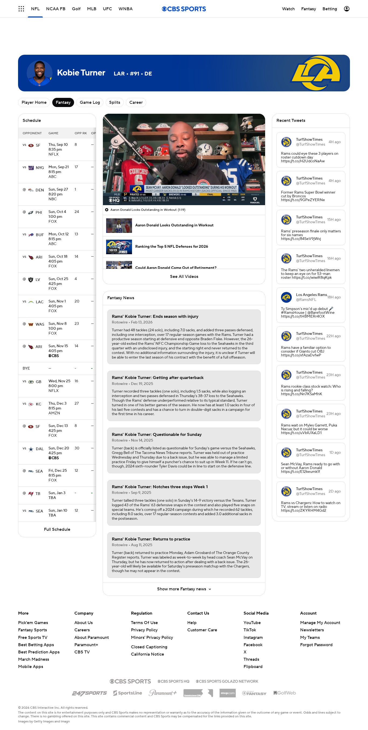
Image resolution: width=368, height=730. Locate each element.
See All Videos (184, 276)
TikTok (250, 630)
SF (38, 145)
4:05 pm (57, 259)
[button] (112, 197)
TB (38, 493)
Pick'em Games (33, 622)
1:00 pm (57, 214)
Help (192, 622)
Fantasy (63, 102)
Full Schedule (57, 529)
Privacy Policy (144, 630)
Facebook (253, 645)
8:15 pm (58, 169)
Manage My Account (320, 622)
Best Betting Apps (36, 645)
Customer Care (202, 630)
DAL (40, 449)
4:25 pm (58, 281)
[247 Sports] (89, 692)
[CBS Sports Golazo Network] (227, 680)
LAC (39, 302)
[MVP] (228, 691)
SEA (39, 471)
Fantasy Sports (32, 630)
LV (38, 279)
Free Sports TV (32, 637)
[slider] (184, 189)
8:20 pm (58, 192)
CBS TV (82, 652)
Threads (251, 659)
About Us (83, 622)
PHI (39, 212)
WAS (40, 324)
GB (38, 382)
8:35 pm (58, 147)
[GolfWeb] (284, 693)
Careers (82, 630)
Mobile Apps (30, 666)
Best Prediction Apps (39, 652)
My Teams (310, 637)
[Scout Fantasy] (254, 692)
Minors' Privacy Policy (152, 637)
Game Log (90, 102)
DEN (40, 190)
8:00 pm (59, 383)
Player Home (34, 102)
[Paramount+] (163, 691)
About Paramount (91, 637)
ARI (39, 257)
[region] (184, 159)
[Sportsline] (127, 692)
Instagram (253, 637)
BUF (40, 235)
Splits (114, 102)
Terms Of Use (144, 622)
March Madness (33, 659)
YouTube (252, 622)
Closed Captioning (149, 647)
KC (38, 404)
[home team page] (31, 145)
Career (136, 102)
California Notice (147, 654)
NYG (40, 168)
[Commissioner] (198, 691)
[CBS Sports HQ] (173, 680)
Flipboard (253, 666)
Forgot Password (316, 645)
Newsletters (312, 630)
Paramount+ (86, 645)
